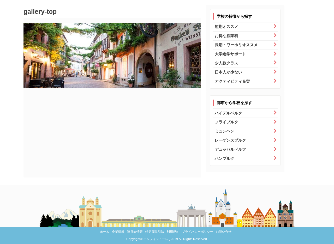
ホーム (104, 232)
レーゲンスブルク (230, 140)
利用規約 (173, 232)
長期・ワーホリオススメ (236, 44)
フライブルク (226, 122)
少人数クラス (226, 63)
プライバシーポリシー (197, 232)
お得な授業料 (226, 35)
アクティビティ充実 (232, 81)
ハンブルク (224, 158)
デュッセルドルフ (230, 149)
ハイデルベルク (228, 113)
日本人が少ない (228, 72)
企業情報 (118, 232)
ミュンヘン (224, 131)
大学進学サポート (230, 54)
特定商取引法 (154, 232)
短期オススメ (226, 26)
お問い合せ (223, 232)
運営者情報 (135, 232)
